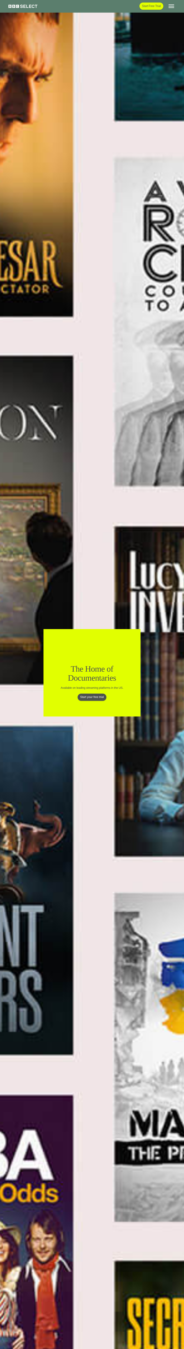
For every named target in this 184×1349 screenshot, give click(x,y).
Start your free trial (92, 697)
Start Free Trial (151, 6)
